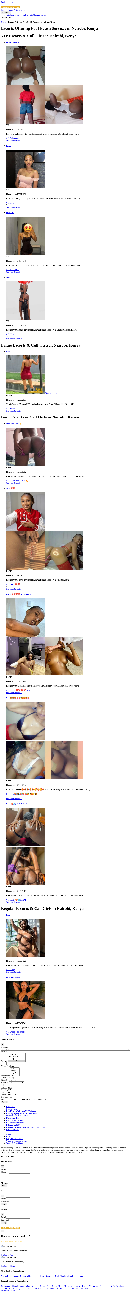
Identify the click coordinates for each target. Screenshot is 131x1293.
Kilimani (14, 1286)
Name (3, 1063)
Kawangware (18, 1288)
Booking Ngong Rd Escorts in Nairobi (21, 1113)
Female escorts (16, 15)
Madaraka (104, 1286)
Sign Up (9, 2)
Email (3, 1169)
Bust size (4, 1082)
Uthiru (53, 1288)
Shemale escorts (39, 15)
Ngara (21, 1286)
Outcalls (13, 1099)
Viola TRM (10, 213)
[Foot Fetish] (16, 1061)
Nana (8, 277)
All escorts (6, 13)
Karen (60, 1286)
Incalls (4, 1099)
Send (4, 1186)
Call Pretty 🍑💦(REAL (16, 900)
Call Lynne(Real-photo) (15, 1032)
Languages (5, 1075)
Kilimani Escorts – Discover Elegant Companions (26, 1127)
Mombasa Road (66, 1276)
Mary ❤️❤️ (10, 488)
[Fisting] (16, 1059)
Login (3, 2)
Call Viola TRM (12, 270)
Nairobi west (94, 1286)
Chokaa (87, 1288)
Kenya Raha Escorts (14, 1120)
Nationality (5, 1066)
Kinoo (121, 1286)
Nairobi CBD (6, 1288)
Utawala (45, 1288)
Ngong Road (6, 1276)
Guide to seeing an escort (16, 1141)
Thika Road (78, 1276)
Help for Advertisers (14, 1138)
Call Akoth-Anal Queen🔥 (17, 481)
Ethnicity (4, 1080)
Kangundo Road (52, 1276)
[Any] (14, 1069)
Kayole (43, 1286)
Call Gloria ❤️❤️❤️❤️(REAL (19, 690)
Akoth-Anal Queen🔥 (14, 424)
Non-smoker (25, 1099)
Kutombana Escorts (14, 1118)
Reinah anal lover (12, 42)
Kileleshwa (69, 1286)
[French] (14, 1075)
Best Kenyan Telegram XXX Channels (22, 1111)
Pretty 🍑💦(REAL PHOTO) (16, 804)
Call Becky (10, 970)
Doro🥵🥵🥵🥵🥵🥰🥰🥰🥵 (17, 698)
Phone (3, 1172)
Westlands (114, 1286)
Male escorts (28, 15)
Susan (8, 352)
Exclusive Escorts (8, 1291)
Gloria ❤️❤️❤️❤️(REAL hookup (18, 594)
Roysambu (5, 1286)
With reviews (39, 1099)
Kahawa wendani (32, 1286)
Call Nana (10, 334)
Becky (8, 915)
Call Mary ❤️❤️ (13, 584)
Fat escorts (10, 1106)
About (8, 1134)
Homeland (61, 1288)
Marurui (79, 1288)
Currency (5, 1047)
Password (5, 1201)
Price (3, 1052)
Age (2, 1085)
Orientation (5, 1078)
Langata (78, 1286)
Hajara (8, 146)
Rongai (85, 1286)
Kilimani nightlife (13, 1125)
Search (4, 1102)
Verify (4, 1223)
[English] (14, 1073)
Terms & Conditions (14, 1143)
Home (3, 22)
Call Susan (10, 408)
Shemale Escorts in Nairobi (17, 1116)
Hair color (5, 1097)
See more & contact (14, 140)
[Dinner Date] (16, 1054)
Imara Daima (52, 1286)
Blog (8, 1136)
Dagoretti (28, 1288)
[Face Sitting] (16, 1057)
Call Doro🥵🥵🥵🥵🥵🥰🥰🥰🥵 (21, 794)
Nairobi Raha (11, 1109)
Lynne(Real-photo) (13, 977)
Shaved (4, 1094)
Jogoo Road (39, 1276)
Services (4, 1061)
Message (4, 1183)
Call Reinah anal (13, 138)
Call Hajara (10, 203)
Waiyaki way (28, 1276)
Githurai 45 (70, 1288)
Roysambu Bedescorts (15, 1123)
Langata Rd (17, 1276)
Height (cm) (6, 1090)
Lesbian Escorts (12, 1130)
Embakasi (37, 1288)
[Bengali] (14, 1071)
